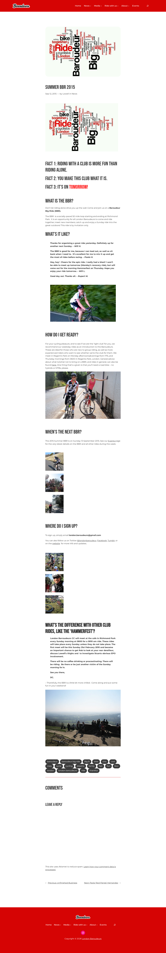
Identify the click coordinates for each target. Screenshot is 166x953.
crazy (49, 766)
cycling (69, 766)
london (50, 770)
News (74, 94)
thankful (94, 770)
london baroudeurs (67, 770)
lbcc (116, 766)
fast (100, 766)
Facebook (102, 540)
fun (108, 766)
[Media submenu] (101, 5)
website (56, 543)
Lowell (66, 94)
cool (113, 761)
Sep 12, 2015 (51, 94)
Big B (87, 761)
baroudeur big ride (71, 761)
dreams (80, 766)
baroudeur (52, 761)
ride (83, 770)
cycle (58, 766)
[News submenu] (90, 5)
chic (105, 761)
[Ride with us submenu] (117, 5)
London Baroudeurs (91, 939)
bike (96, 761)
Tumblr (111, 540)
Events (111, 441)
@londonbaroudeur (86, 540)
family (92, 766)
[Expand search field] (147, 5)
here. (54, 365)
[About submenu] (128, 5)
